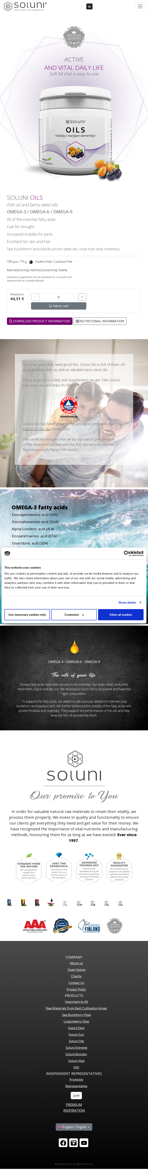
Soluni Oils (76, 1041)
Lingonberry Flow (76, 1021)
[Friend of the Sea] (69, 407)
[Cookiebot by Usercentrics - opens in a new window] (127, 553)
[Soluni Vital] (120, 901)
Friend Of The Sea (36, 428)
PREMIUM (74, 1104)
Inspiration (74, 1110)
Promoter (76, 1079)
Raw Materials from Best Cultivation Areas (76, 1008)
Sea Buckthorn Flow (76, 1015)
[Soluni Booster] (106, 901)
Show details (127, 602)
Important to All (76, 1002)
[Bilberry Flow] (9, 901)
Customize (72, 614)
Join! (76, 1095)
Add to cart (60, 306)
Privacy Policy (76, 989)
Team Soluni (76, 970)
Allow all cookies (120, 614)
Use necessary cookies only (27, 614)
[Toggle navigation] (140, 6)
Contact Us (76, 983)
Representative (76, 1086)
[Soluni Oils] (78, 901)
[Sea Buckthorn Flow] (23, 901)
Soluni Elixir (76, 1028)
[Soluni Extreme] (92, 901)
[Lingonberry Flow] (37, 901)
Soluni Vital (76, 1061)
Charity (76, 976)
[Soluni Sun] (64, 901)
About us (76, 963)
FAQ (76, 1067)
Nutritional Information (101, 321)
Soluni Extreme (76, 1048)
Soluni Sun (76, 1034)
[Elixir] (51, 901)
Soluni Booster (76, 1054)
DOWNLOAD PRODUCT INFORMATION (41, 321)
